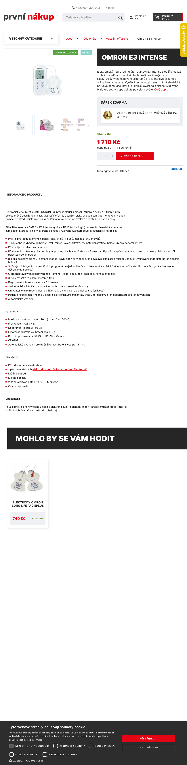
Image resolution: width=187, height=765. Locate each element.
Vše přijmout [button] (148, 738)
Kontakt (110, 7)
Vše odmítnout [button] (148, 747)
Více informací (34, 739)
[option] (20, 125)
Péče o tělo (89, 38)
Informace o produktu (25, 194)
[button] (63, 760)
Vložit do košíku (132, 156)
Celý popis (161, 89)
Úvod (69, 38)
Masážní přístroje (117, 38)
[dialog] (93, 743)
